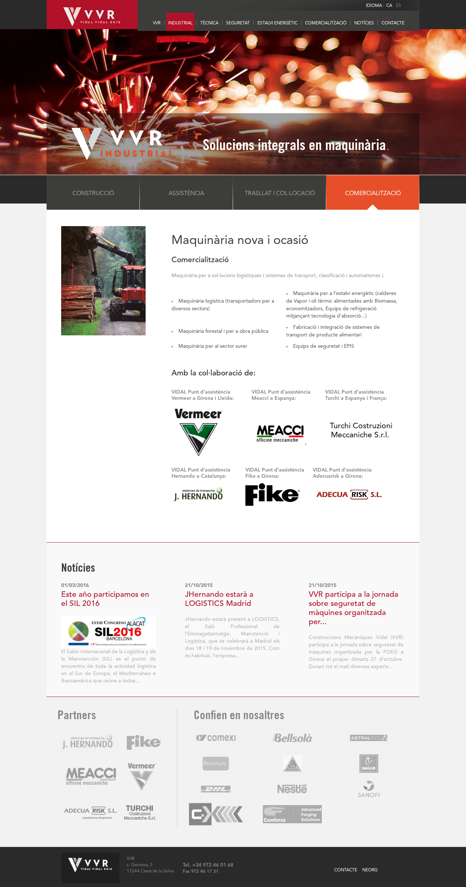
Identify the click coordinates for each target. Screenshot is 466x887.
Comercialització (326, 23)
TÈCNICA (209, 23)
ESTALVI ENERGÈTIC (277, 23)
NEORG (370, 870)
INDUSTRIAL (180, 23)
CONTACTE (393, 23)
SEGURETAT (238, 23)
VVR (157, 23)
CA (389, 6)
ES (398, 6)
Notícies (364, 23)
